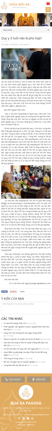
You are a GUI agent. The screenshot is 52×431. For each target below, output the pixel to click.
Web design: (22, 425)
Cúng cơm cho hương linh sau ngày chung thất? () (23, 334)
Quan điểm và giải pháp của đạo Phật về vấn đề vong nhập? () (25, 353)
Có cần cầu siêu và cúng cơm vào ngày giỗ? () (26, 348)
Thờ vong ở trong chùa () (18, 358)
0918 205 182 (17, 414)
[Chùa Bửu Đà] (4, 5)
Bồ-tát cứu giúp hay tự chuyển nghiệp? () (24, 362)
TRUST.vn (30, 425)
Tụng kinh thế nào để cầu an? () (20, 365)
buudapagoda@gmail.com (39, 414)
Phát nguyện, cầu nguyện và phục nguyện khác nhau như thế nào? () (26, 328)
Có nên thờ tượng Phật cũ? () (19, 323)
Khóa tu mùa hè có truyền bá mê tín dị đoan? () (27, 339)
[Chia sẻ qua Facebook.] (4, 291)
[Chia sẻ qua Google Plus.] (13, 291)
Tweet (22, 291)
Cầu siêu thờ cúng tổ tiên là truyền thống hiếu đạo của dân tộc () (26, 344)
